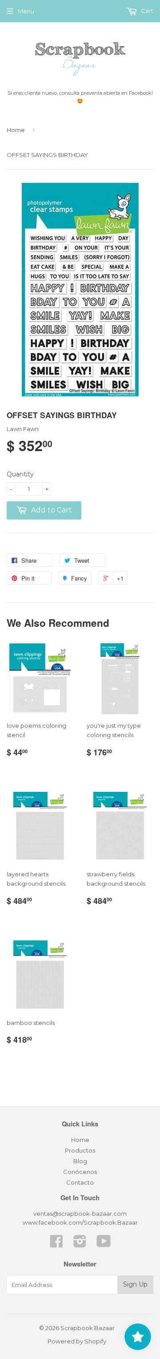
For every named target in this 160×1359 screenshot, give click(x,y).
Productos (80, 1150)
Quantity (20, 474)
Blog (80, 1161)
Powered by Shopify (77, 1341)
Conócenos (80, 1171)
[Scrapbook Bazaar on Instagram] (80, 1244)
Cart (146, 10)
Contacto (80, 1182)
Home (16, 129)
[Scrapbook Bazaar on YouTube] (104, 1244)
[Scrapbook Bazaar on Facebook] (56, 1244)
